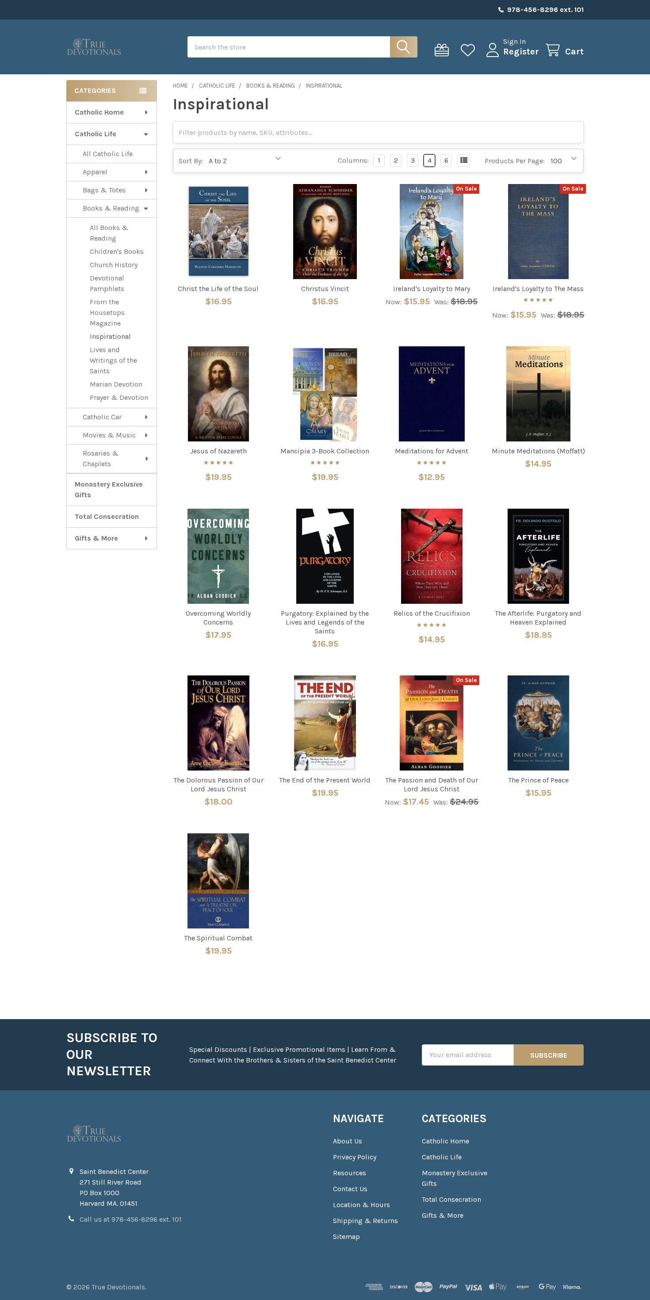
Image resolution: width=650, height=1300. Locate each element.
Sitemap (346, 1236)
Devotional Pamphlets (107, 283)
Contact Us (350, 1189)
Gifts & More (96, 538)
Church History (114, 265)
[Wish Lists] (469, 50)
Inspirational (110, 336)
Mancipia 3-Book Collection (324, 451)
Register (521, 51)
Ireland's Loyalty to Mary (431, 288)
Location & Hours (361, 1204)
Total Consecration (107, 516)
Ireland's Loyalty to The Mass (538, 288)
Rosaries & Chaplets (101, 458)
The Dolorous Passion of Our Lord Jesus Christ (218, 784)
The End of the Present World (325, 780)
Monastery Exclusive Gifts (109, 489)
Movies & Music (109, 435)
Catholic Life (95, 134)
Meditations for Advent (431, 451)
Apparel (95, 172)
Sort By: (191, 161)
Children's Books (117, 251)
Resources (349, 1173)
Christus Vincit (325, 288)
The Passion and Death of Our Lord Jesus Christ (431, 784)
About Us (347, 1141)
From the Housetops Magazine (107, 312)
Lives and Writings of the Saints (113, 360)
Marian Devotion (116, 384)
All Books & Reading (109, 232)
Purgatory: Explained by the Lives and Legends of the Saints (325, 622)
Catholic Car (102, 417)
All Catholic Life (108, 154)
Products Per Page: (515, 161)
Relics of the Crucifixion (432, 613)
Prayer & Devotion (119, 397)
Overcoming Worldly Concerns (218, 617)
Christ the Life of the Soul (218, 288)
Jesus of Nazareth (218, 451)
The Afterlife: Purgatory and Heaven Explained (538, 617)
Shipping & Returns (365, 1220)
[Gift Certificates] (443, 50)
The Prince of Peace (538, 780)
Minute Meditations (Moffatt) (538, 451)
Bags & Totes (104, 190)
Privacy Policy (354, 1157)
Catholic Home (99, 112)
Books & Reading (111, 208)
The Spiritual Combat (218, 938)
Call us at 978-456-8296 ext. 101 (131, 1219)
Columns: (353, 160)
